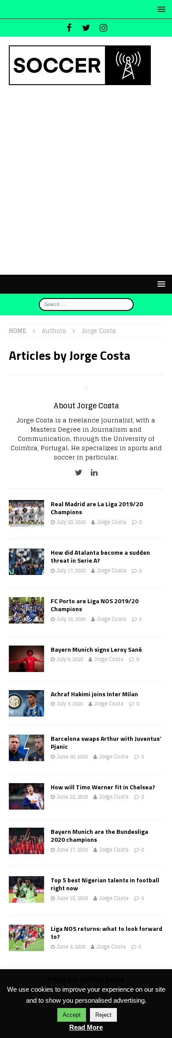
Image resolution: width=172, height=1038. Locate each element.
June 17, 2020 (72, 849)
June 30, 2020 (72, 756)
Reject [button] (103, 1015)
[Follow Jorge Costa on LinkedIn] (90, 472)
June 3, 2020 (71, 946)
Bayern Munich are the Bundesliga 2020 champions (99, 835)
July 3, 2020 (70, 703)
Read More (86, 1027)
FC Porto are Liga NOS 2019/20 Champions (94, 604)
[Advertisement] (86, 180)
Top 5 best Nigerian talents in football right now (105, 883)
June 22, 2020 (72, 796)
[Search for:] (86, 304)
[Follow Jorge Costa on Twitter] (78, 472)
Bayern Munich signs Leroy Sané (96, 649)
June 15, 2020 (72, 898)
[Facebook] (69, 28)
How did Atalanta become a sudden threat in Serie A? (100, 556)
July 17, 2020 (71, 570)
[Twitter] (86, 28)
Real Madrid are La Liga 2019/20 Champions (97, 507)
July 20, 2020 (71, 522)
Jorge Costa (111, 522)
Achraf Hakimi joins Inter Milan (94, 693)
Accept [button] (72, 1015)
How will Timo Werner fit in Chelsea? (103, 787)
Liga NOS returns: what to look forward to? (106, 932)
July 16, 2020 (71, 619)
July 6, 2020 (70, 659)
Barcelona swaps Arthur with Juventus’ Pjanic (106, 742)
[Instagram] (103, 28)
